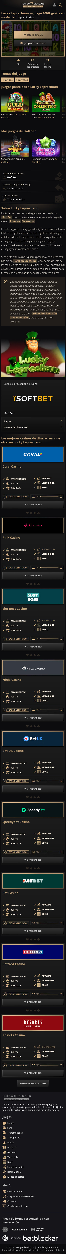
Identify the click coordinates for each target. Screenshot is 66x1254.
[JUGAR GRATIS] (15, 101)
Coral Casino (11, 466)
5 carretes (22, 80)
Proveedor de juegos (13, 173)
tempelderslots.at (25, 1247)
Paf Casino (10, 893)
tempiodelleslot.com (32, 1250)
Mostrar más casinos (33, 1083)
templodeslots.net (54, 1250)
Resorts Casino (13, 1035)
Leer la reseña (47, 65)
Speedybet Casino (16, 822)
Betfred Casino (13, 964)
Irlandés (8, 80)
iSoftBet (7, 217)
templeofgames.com (47, 1247)
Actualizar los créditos (33, 65)
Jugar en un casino (25, 261)
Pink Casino (11, 538)
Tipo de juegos (10, 195)
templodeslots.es (11, 1250)
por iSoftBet (27, 17)
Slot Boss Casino (14, 609)
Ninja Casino (11, 680)
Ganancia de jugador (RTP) (16, 184)
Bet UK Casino (13, 751)
